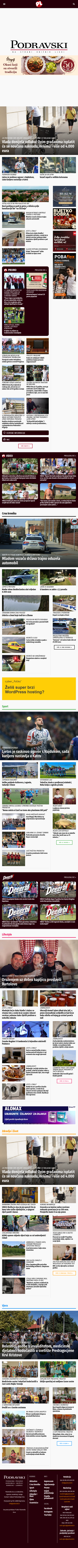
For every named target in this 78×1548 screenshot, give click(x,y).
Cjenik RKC (67, 1502)
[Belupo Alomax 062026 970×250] (39, 1124)
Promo (12, 270)
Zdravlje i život (10, 1131)
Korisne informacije (15, 433)
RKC (8, 439)
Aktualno (33, 1481)
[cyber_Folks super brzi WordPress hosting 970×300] (39, 699)
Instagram (48, 1511)
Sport (5, 706)
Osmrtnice (33, 1502)
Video (9, 456)
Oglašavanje (49, 1484)
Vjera (5, 1305)
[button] (4, 4)
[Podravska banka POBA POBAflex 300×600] (64, 298)
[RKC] (4, 439)
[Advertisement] (39, 24)
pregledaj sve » (41, 270)
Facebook (48, 1508)
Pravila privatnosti (48, 1497)
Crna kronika (9, 513)
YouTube (47, 1515)
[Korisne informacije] (4, 432)
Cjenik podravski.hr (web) (67, 1499)
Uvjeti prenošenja (49, 1492)
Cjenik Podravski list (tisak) (67, 1496)
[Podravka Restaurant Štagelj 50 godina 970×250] (39, 74)
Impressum (48, 1481)
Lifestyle (7, 934)
